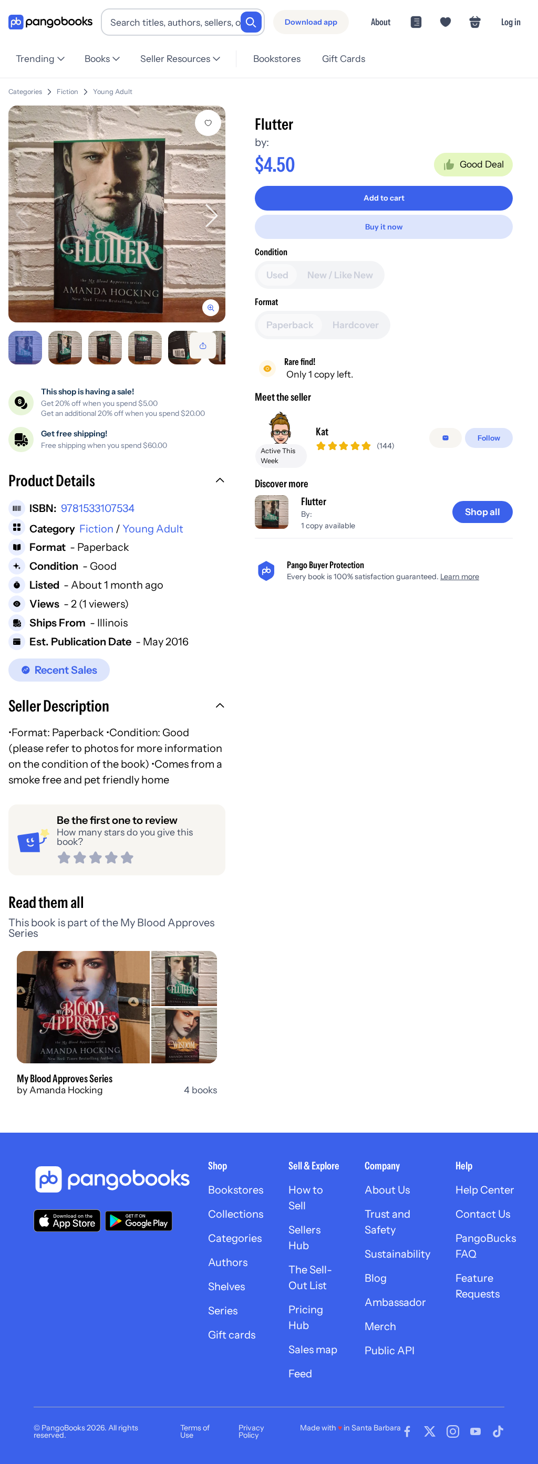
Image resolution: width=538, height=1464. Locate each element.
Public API (390, 1350)
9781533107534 (97, 508)
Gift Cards (343, 58)
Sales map (312, 1349)
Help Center (485, 1190)
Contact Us (483, 1214)
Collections (235, 1214)
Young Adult (112, 92)
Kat (322, 431)
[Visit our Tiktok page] (498, 1431)
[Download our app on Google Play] (138, 1221)
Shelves (226, 1286)
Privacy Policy (251, 1431)
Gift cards (231, 1335)
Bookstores (277, 58)
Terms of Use (195, 1431)
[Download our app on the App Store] (67, 1220)
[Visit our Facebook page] (407, 1431)
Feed (300, 1373)
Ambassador (395, 1302)
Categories (25, 92)
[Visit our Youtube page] (475, 1431)
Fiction (67, 92)
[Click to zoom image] (116, 214)
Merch (380, 1326)
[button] (116, 482)
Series (222, 1310)
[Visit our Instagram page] (453, 1431)
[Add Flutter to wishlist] (208, 123)
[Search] (251, 22)
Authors (227, 1262)
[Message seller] (445, 438)
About (380, 21)
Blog (376, 1278)
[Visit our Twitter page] (429, 1431)
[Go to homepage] (50, 22)
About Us (387, 1190)
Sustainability (397, 1254)
